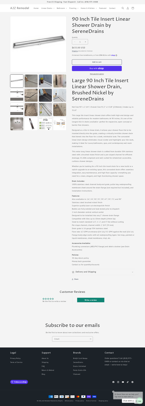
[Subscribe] (90, 339)
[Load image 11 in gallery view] (45, 109)
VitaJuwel (76, 374)
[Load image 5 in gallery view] (16, 95)
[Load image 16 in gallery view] (59, 123)
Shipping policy (103, 400)
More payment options (97, 74)
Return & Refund (48, 370)
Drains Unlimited (79, 366)
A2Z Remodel (46, 401)
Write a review (91, 300)
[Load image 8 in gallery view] (59, 95)
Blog (43, 374)
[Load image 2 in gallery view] (31, 81)
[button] (47, 8)
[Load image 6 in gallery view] (31, 95)
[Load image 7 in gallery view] (45, 95)
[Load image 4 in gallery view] (59, 81)
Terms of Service (16, 362)
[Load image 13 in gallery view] (16, 123)
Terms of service (91, 400)
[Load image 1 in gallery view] (16, 81)
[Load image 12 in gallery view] (59, 109)
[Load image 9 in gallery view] (16, 109)
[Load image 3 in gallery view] (45, 81)
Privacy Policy (15, 358)
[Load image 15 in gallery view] (45, 123)
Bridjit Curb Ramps (80, 358)
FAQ (43, 366)
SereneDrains (78, 362)
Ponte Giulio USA (79, 370)
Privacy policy (80, 400)
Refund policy (69, 400)
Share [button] (76, 279)
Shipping (75, 51)
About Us (45, 358)
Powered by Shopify (57, 401)
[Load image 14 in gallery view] (31, 123)
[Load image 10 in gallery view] (31, 109)
